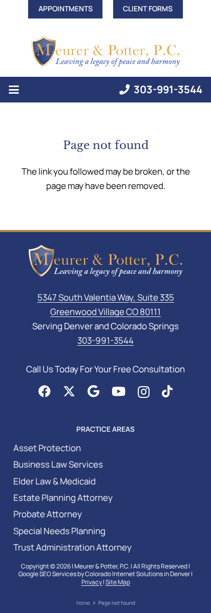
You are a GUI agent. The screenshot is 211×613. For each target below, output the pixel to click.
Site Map (118, 582)
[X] (69, 391)
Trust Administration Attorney (72, 547)
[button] (14, 89)
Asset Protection (47, 448)
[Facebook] (44, 391)
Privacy (92, 582)
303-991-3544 (105, 340)
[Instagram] (144, 391)
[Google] (93, 391)
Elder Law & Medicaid (54, 481)
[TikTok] (167, 391)
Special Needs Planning (59, 531)
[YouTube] (118, 391)
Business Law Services (58, 464)
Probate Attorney (47, 514)
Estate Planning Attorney (63, 497)
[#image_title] (105, 51)
